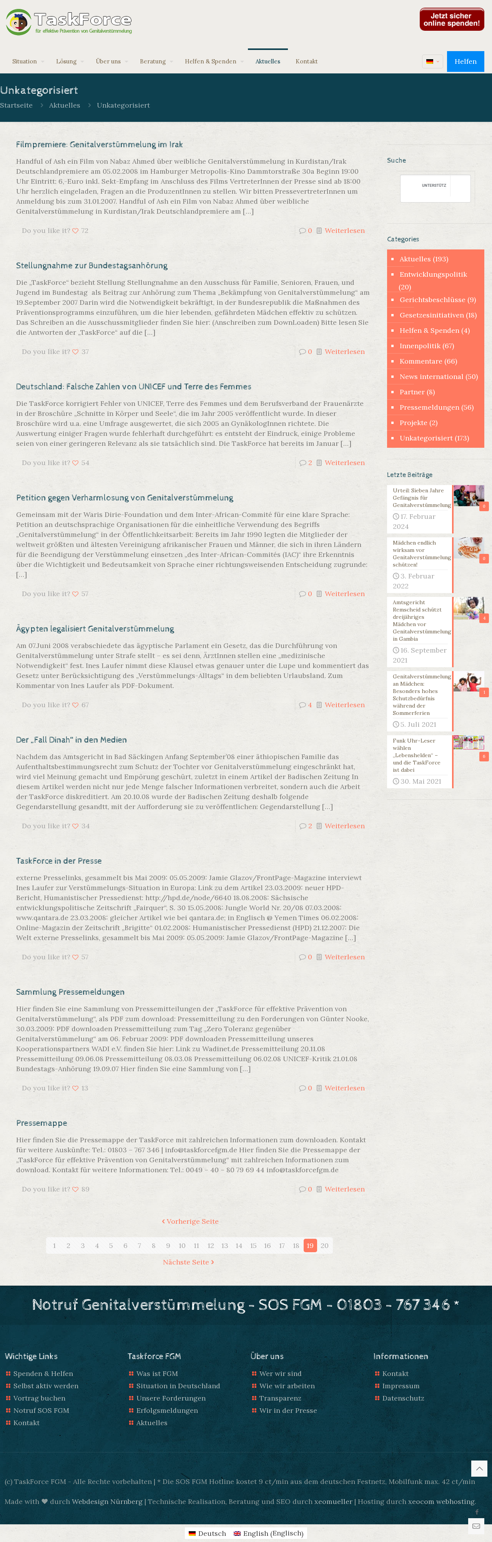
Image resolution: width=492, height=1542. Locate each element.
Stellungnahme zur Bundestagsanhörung (92, 266)
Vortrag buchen (39, 1398)
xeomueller (333, 1501)
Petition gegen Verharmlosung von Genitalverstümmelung (124, 498)
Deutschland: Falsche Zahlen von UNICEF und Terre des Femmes (133, 387)
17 (282, 1245)
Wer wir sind (280, 1373)
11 (196, 1245)
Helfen (466, 61)
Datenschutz (403, 1398)
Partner (412, 391)
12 (211, 1245)
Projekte (413, 422)
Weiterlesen (345, 230)
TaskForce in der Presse (59, 861)
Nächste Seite (186, 1262)
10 (182, 1245)
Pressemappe (41, 1123)
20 (325, 1245)
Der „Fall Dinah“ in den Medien (71, 740)
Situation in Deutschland (178, 1385)
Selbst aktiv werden (45, 1385)
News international (432, 376)
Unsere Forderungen (171, 1398)
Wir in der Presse (288, 1410)
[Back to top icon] (479, 1469)
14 (239, 1245)
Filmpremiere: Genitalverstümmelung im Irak (99, 145)
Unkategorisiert (123, 105)
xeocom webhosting (441, 1501)
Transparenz (280, 1398)
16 (267, 1245)
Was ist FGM (157, 1373)
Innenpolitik (420, 345)
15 (253, 1245)
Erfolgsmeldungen (167, 1410)
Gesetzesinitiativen (432, 315)
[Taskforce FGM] (70, 23)
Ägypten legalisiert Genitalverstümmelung (95, 629)
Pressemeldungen (429, 407)
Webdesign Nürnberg (107, 1501)
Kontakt (26, 1422)
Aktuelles (64, 105)
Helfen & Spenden (429, 330)
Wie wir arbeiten (287, 1385)
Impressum (401, 1385)
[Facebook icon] (477, 1511)
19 (310, 1245)
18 (296, 1245)
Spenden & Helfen (43, 1373)
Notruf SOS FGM (41, 1410)
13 (224, 1245)
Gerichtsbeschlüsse (432, 299)
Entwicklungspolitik (433, 274)
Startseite (16, 105)
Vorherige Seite (193, 1221)
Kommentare (421, 361)
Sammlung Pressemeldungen (70, 992)
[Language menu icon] (432, 61)
